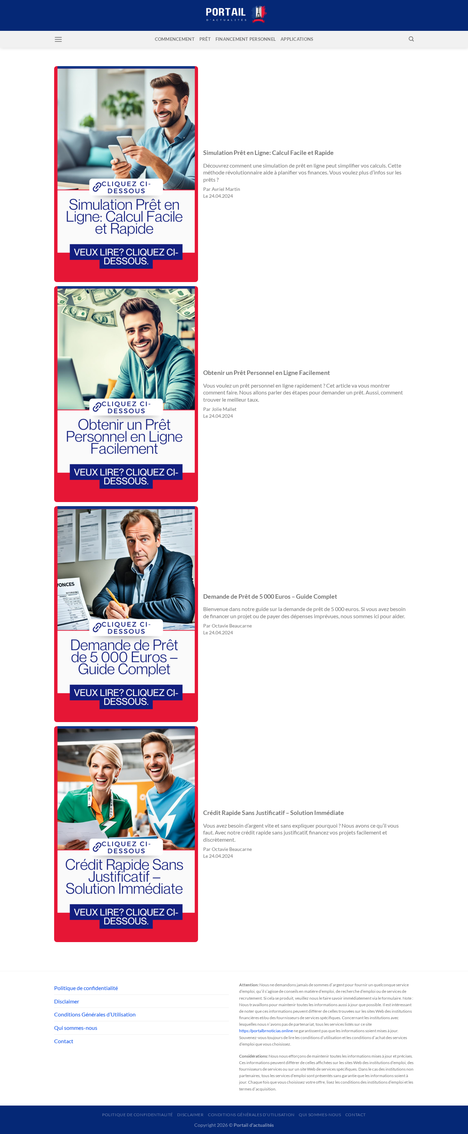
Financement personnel (245, 39)
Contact (63, 1041)
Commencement (175, 39)
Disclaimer (66, 1001)
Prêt (205, 39)
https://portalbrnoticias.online (266, 1030)
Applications (297, 39)
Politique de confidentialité (86, 988)
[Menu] (58, 39)
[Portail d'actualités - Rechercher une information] (234, 15)
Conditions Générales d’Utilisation (95, 1014)
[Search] (411, 39)
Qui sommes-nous (75, 1027)
